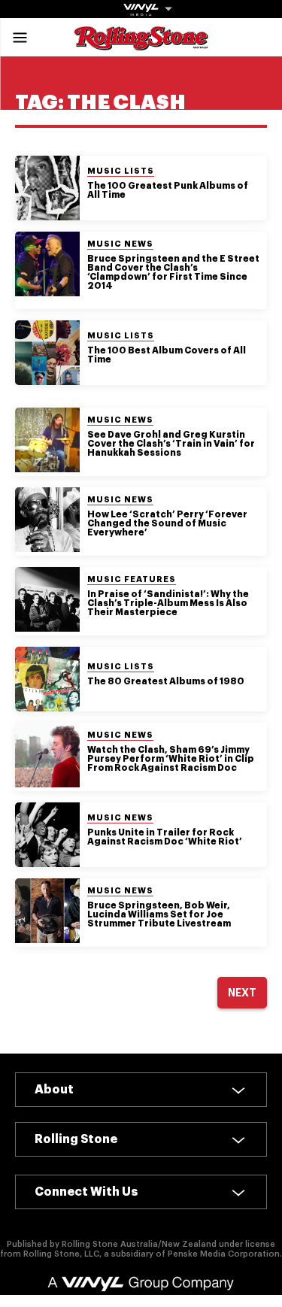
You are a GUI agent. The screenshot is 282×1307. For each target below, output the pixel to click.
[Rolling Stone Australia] (141, 43)
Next (242, 992)
